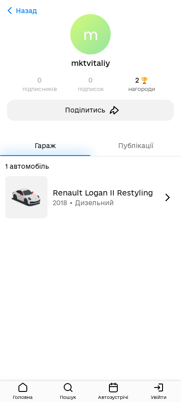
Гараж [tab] (45, 145)
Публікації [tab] (135, 145)
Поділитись (85, 110)
